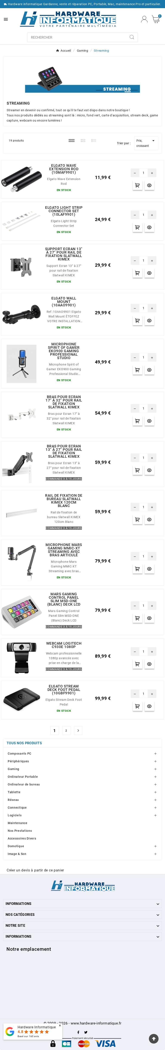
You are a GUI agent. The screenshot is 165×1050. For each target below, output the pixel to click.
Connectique (17, 807)
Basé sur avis (28, 1036)
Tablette (14, 792)
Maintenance (18, 823)
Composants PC (19, 753)
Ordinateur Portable (23, 776)
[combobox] (77, 37)
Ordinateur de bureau (24, 784)
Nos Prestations (20, 830)
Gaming (13, 769)
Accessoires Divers (22, 838)
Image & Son (17, 854)
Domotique (16, 846)
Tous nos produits (24, 743)
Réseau (13, 800)
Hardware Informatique (37, 1027)
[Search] (132, 37)
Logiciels (14, 815)
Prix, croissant (146, 142)
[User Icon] (144, 19)
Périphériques (18, 761)
